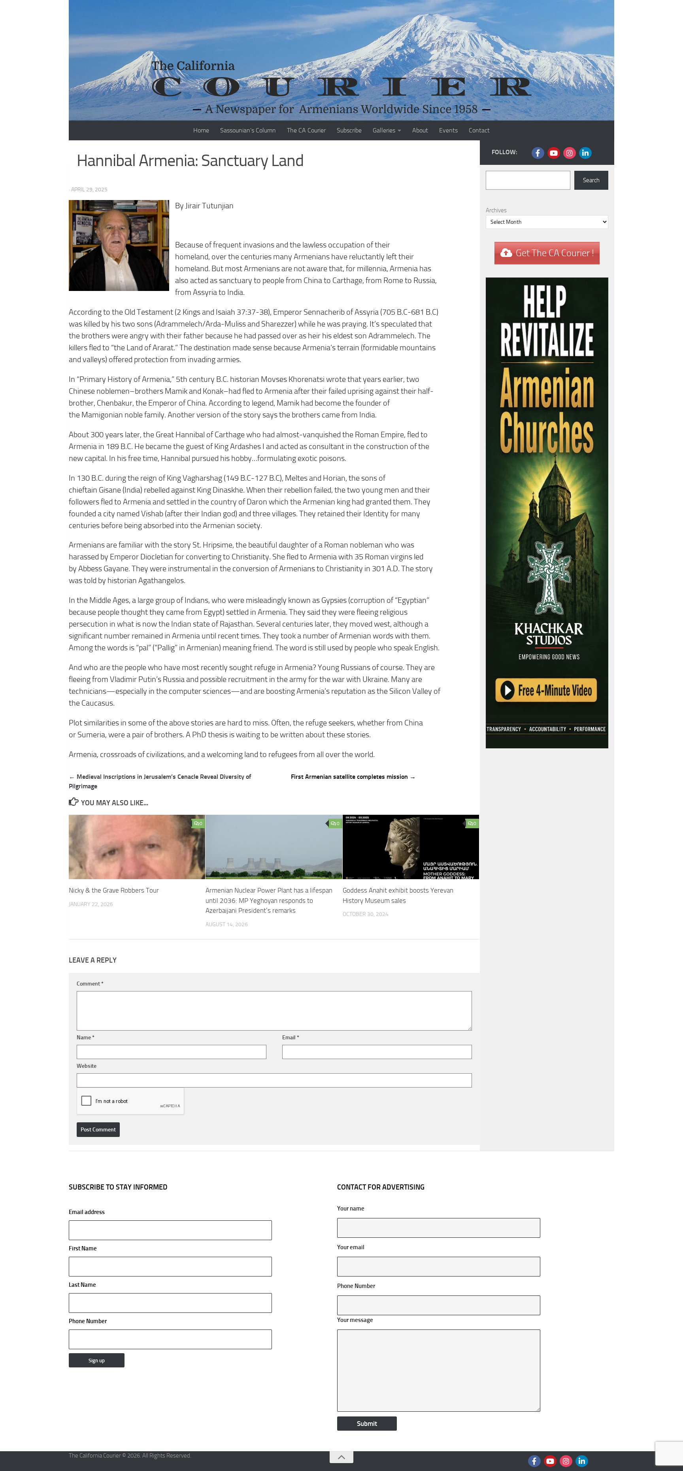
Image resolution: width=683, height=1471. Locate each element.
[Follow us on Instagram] (569, 153)
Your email (350, 1247)
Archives (496, 210)
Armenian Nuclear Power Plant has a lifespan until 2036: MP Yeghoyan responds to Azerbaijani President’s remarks (269, 900)
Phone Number (88, 1321)
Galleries (384, 130)
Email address (87, 1212)
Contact (479, 130)
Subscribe (349, 130)
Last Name (82, 1284)
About (420, 130)
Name (85, 1037)
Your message (355, 1320)
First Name (83, 1248)
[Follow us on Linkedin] (585, 153)
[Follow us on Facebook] (538, 153)
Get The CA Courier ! (555, 253)
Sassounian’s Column (248, 130)
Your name (350, 1208)
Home (201, 130)
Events (448, 130)
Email (290, 1037)
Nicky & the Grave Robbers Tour (114, 890)
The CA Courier (306, 130)
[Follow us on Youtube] (553, 153)
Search (591, 180)
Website (86, 1066)
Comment (90, 983)
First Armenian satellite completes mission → (353, 776)
